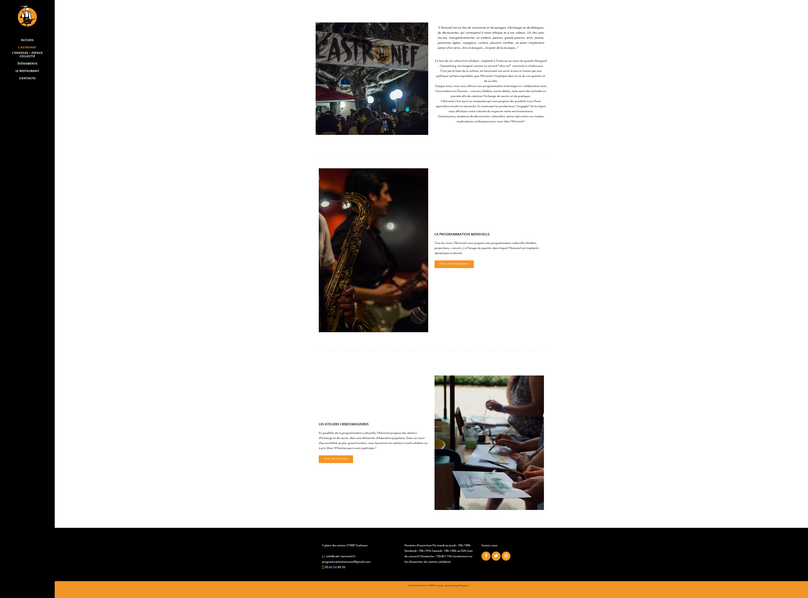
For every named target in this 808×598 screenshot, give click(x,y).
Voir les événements (454, 264)
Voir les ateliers (336, 459)
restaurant (479, 101)
